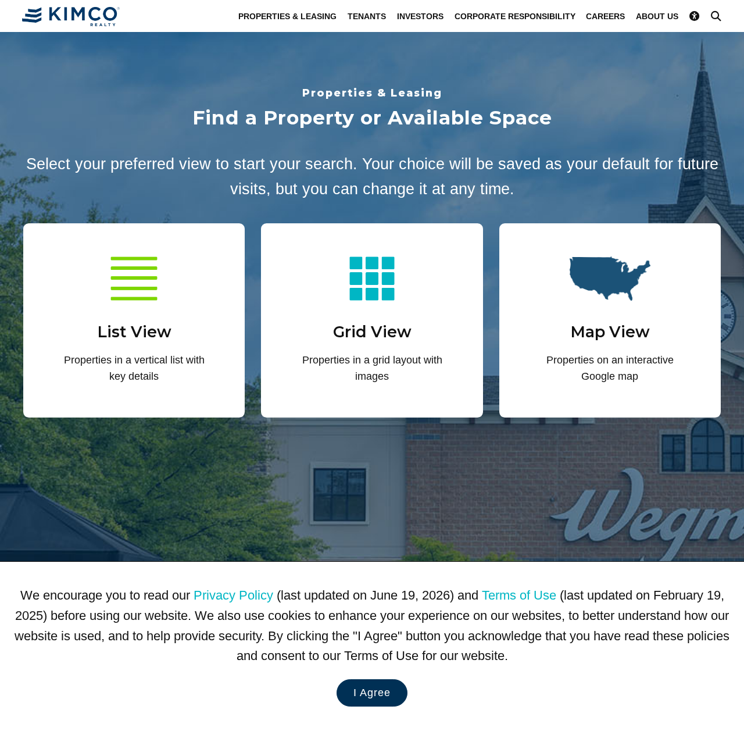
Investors (420, 16)
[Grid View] (371, 320)
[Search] (716, 16)
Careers (605, 16)
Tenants (367, 16)
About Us (657, 16)
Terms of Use (519, 595)
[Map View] (610, 320)
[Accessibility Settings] (694, 16)
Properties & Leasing (287, 16)
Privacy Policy (233, 595)
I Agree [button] (372, 692)
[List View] (134, 320)
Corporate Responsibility (515, 16)
